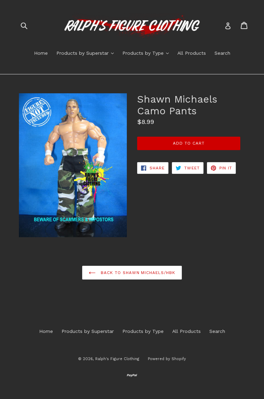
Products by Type (147, 53)
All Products (191, 53)
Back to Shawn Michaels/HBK (137, 272)
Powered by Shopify (167, 359)
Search (222, 53)
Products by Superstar (86, 53)
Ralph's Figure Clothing (117, 359)
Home (41, 53)
